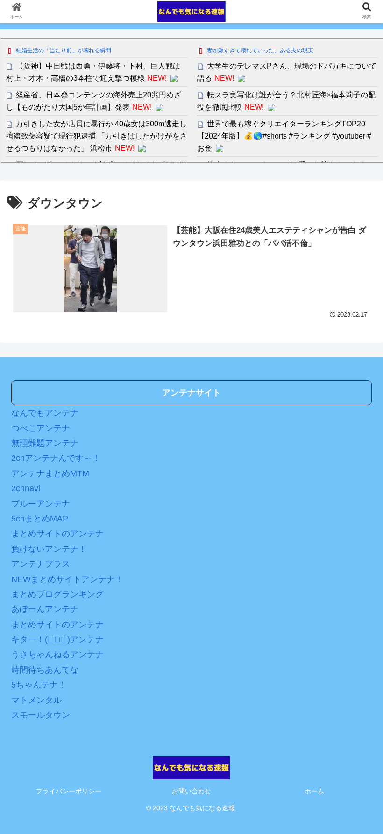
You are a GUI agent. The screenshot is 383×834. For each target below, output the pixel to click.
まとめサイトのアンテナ (57, 533)
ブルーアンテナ (40, 503)
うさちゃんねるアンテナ (57, 654)
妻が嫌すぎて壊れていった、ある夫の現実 (260, 50)
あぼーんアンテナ (44, 609)
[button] (354, 776)
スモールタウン (40, 715)
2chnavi (25, 488)
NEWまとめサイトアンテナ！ (67, 579)
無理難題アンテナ (44, 443)
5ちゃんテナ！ (38, 684)
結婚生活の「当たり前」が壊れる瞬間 (63, 50)
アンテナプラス (40, 564)
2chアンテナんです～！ (55, 458)
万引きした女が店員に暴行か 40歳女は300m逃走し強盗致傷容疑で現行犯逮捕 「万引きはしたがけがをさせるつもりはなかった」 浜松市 (96, 136)
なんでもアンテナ (44, 412)
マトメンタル (36, 700)
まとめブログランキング (57, 594)
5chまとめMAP (39, 518)
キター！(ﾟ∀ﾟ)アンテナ (57, 639)
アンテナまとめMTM (50, 473)
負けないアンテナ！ (49, 549)
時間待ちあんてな (44, 669)
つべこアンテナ (40, 428)
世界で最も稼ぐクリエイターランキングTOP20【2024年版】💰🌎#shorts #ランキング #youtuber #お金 (284, 136)
